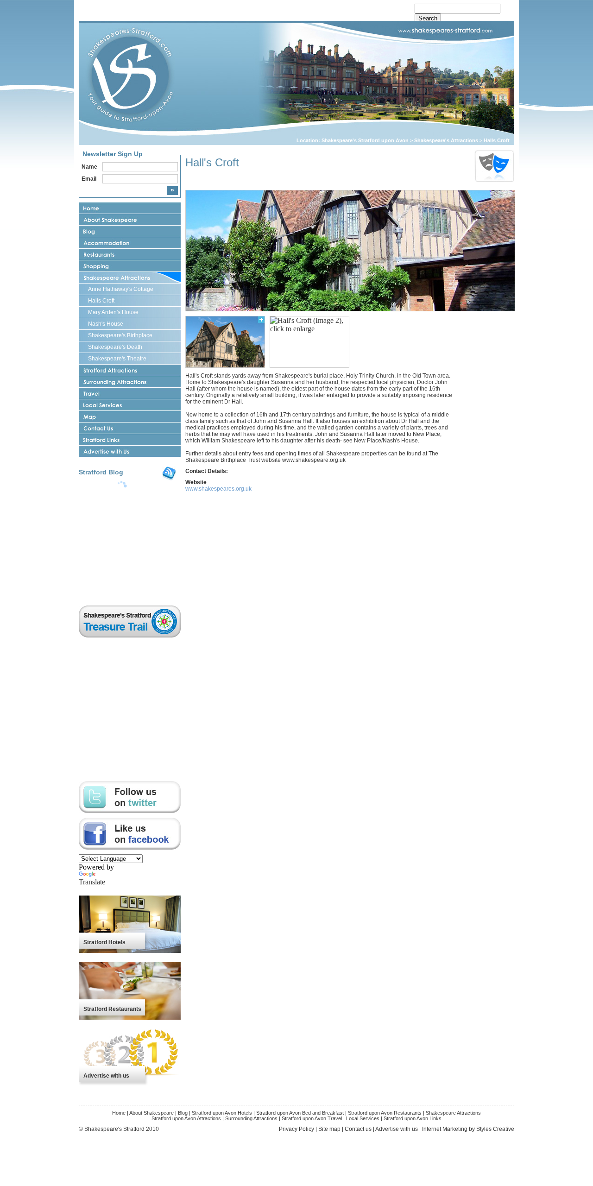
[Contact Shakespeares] (130, 428)
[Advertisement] (486, 428)
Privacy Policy (296, 1129)
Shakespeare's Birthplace (120, 335)
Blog (183, 1113)
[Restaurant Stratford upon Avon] (130, 254)
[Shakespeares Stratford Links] (130, 440)
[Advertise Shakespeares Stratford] (130, 451)
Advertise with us (106, 1075)
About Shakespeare (151, 1113)
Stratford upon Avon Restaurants (385, 1113)
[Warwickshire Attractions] (130, 382)
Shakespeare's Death (115, 347)
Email (89, 179)
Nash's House (105, 324)
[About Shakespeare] (130, 220)
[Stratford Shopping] (130, 266)
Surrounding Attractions (251, 1118)
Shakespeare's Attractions (446, 140)
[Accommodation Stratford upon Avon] (130, 243)
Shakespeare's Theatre (117, 358)
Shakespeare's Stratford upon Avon (365, 140)
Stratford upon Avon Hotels (222, 1113)
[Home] (130, 208)
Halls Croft (497, 140)
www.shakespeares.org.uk (218, 489)
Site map (329, 1129)
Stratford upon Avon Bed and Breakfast (300, 1113)
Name (89, 167)
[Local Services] (130, 405)
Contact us (358, 1129)
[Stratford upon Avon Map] (130, 417)
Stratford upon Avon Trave (311, 1118)
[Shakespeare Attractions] (130, 278)
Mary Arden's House (113, 312)
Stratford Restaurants (112, 1009)
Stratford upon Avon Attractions (186, 1118)
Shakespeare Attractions (453, 1113)
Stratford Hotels (104, 942)
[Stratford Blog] (130, 231)
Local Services (362, 1118)
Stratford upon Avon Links (413, 1118)
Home (119, 1113)
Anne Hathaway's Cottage (120, 289)
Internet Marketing (444, 1129)
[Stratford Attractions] (130, 370)
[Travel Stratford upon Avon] (130, 393)
